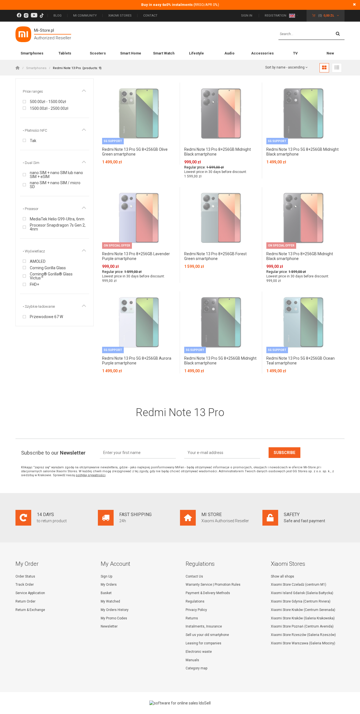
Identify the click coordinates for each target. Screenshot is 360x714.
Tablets (64, 53)
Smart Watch (163, 53)
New (330, 53)
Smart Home (130, 53)
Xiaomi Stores (120, 15)
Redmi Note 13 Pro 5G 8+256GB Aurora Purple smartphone (136, 360)
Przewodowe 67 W (46, 317)
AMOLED (38, 261)
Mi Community (85, 15)
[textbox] (311, 34)
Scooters (98, 53)
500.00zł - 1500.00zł (48, 102)
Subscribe (284, 452)
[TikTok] (42, 15)
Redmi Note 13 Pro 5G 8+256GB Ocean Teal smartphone (300, 360)
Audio (229, 53)
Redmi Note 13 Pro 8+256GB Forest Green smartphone (215, 256)
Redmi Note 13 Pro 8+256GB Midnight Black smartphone (217, 151)
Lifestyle (196, 53)
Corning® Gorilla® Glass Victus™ (51, 276)
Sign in (247, 15)
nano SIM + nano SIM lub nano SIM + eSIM (56, 175)
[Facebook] (18, 15)
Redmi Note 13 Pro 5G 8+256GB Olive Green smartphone (135, 151)
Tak (33, 141)
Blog (57, 15)
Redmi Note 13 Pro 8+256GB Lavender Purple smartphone (136, 256)
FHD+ (34, 284)
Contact (150, 15)
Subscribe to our (53, 453)
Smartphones (32, 53)
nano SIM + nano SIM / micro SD (55, 185)
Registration (275, 15)
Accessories (262, 53)
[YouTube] (34, 15)
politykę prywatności (90, 475)
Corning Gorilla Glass (48, 268)
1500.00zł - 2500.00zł (49, 108)
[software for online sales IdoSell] (180, 703)
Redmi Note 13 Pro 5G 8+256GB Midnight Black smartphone (302, 151)
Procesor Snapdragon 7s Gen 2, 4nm (58, 227)
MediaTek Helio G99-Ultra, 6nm (57, 219)
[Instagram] (26, 15)
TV (295, 53)
